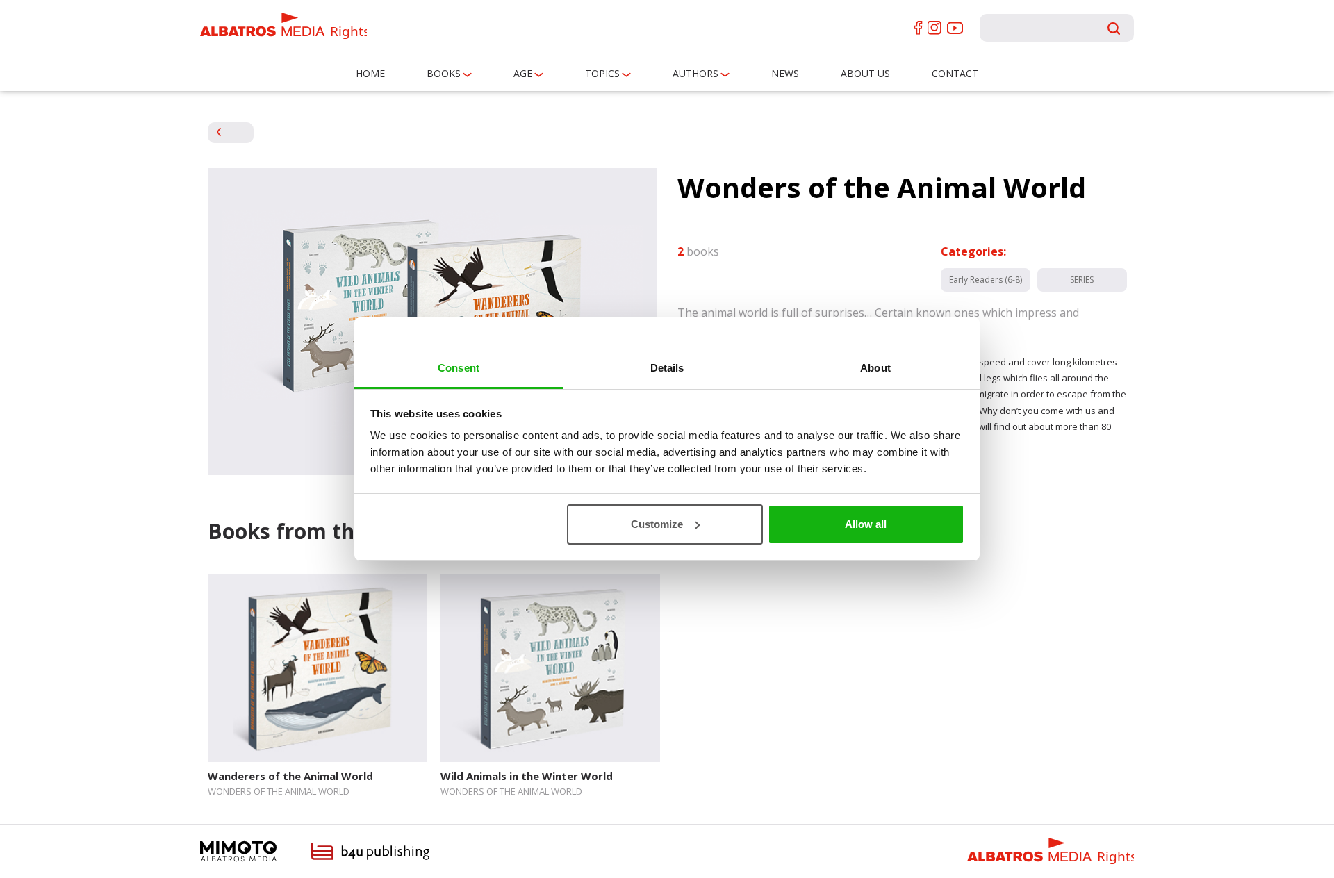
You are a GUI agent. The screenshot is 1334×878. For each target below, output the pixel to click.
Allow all (866, 524)
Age (522, 73)
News (785, 73)
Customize (657, 524)
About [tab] (875, 368)
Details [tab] (667, 368)
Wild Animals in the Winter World (526, 776)
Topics (602, 73)
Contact (955, 73)
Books (444, 73)
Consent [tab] (458, 368)
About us (865, 73)
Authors (695, 73)
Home (370, 73)
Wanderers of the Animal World (290, 776)
